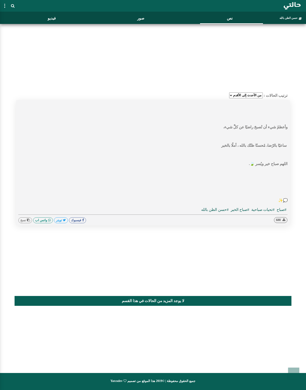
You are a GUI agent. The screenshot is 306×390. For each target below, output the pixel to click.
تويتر (59, 220)
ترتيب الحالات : (276, 95)
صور (140, 18)
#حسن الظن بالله (215, 210)
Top (293, 373)
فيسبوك (76, 220)
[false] (4, 6)
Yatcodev (116, 381)
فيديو (52, 18)
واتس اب (41, 220)
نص (230, 18)
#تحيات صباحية (262, 210)
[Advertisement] (153, 57)
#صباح (281, 210)
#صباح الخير (239, 210)
